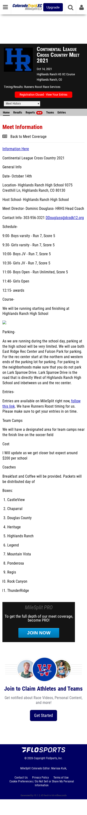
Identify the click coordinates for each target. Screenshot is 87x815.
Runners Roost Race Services (42, 87)
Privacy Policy (40, 777)
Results (17, 112)
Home (6, 112)
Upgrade (53, 7)
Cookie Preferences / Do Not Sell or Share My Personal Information (41, 783)
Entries (62, 112)
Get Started (43, 715)
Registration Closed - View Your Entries (43, 94)
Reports (33, 112)
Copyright (39, 758)
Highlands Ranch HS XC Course (56, 74)
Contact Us (21, 777)
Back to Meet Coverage (28, 137)
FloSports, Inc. (54, 758)
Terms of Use (61, 777)
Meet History (13, 103)
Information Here (15, 149)
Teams (50, 112)
